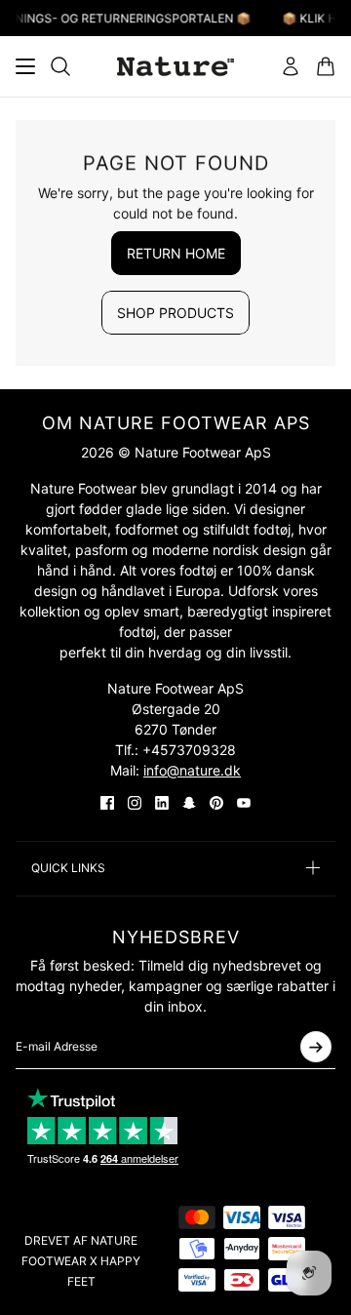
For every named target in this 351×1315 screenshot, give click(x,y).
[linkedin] (162, 803)
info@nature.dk (192, 770)
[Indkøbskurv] (325, 66)
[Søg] (60, 66)
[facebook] (107, 803)
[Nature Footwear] (175, 66)
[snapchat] (189, 803)
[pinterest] (216, 803)
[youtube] (243, 803)
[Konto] (290, 66)
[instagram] (134, 803)
